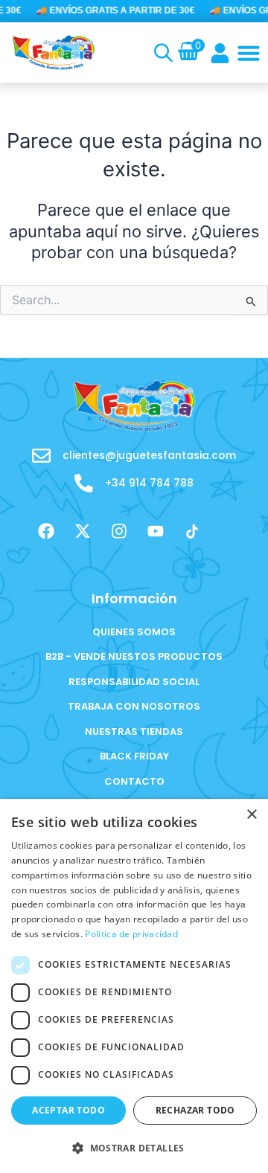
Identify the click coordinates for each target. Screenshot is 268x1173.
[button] (249, 53)
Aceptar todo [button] (68, 1110)
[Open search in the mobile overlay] (160, 53)
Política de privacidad (131, 934)
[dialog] (134, 986)
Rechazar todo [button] (195, 1110)
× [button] (251, 814)
